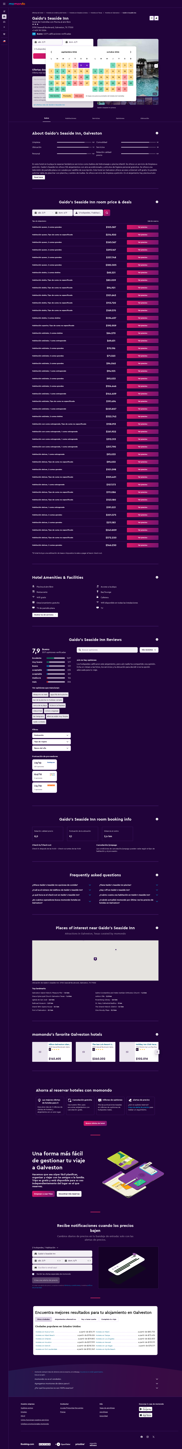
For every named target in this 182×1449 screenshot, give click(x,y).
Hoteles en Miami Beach (45, 1335)
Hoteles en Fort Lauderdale (46, 1349)
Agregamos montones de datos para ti (52, 1384)
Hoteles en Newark (103, 1342)
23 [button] (63, 83)
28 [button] (51, 89)
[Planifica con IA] (4, 27)
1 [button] (57, 65)
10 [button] (69, 71)
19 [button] (81, 77)
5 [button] (81, 65)
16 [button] (63, 77)
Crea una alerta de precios (138, 1107)
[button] (4, 4)
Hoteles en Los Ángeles (105, 1339)
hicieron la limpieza (57, 705)
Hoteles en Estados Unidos (78, 13)
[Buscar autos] (4, 21)
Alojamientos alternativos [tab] (65, 1319)
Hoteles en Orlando (43, 1339)
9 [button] (63, 71)
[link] (95, 1123)
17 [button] (69, 77)
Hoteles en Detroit (43, 1346)
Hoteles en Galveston (112, 13)
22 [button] (57, 83)
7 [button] (51, 71)
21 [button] (51, 83)
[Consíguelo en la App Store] (145, 1415)
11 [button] (75, 71)
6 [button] (87, 65)
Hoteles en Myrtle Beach (105, 1349)
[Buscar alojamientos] (4, 16)
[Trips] (4, 34)
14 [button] (51, 77)
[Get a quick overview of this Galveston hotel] (157, 133)
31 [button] (125, 89)
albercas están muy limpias (57, 716)
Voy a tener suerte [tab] (88, 1319)
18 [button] (75, 77)
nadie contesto (39, 722)
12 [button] (81, 71)
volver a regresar (51, 711)
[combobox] (64, 1253)
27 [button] (87, 83)
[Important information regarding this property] (157, 819)
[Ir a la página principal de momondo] (17, 3)
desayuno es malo (40, 694)
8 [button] (57, 71)
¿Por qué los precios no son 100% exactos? (54, 1388)
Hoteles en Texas (96, 13)
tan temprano (38, 716)
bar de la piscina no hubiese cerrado (47, 700)
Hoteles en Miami (102, 1332)
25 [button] (75, 83)
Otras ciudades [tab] (43, 1319)
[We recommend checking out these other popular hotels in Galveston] (157, 1034)
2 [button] (63, 65)
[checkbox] (44, 764)
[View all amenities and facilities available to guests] (157, 577)
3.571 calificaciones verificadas (57, 34)
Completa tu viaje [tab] (108, 1319)
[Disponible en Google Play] (145, 1409)
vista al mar (37, 711)
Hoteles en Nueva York (45, 1332)
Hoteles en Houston (44, 1342)
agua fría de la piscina (59, 694)
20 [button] (87, 77)
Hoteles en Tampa (103, 1335)
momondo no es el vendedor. (48, 1379)
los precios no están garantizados (91, 1372)
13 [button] (87, 71)
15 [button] (57, 77)
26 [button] (81, 83)
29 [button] (57, 89)
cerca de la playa (40, 705)
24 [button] (69, 83)
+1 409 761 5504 (39, 30)
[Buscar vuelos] (4, 11)
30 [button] (63, 89)
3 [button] (69, 65)
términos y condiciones (72, 1285)
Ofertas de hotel (37, 13)
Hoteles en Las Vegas (104, 1346)
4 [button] (75, 65)
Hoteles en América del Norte (56, 13)
